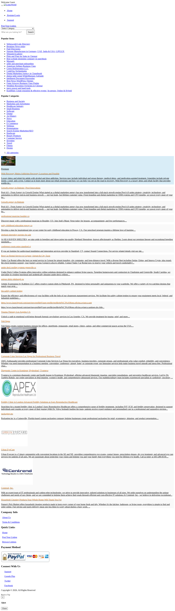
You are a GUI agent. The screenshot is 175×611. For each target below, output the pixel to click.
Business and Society (16, 101)
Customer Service (14, 138)
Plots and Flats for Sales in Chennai (22, 56)
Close (4, 608)
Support (10, 20)
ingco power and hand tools (18, 88)
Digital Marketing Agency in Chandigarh (24, 73)
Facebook (8, 585)
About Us (6, 517)
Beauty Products (14, 136)
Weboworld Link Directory (18, 44)
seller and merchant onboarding (20, 63)
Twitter (7, 581)
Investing (10, 140)
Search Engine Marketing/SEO (20, 131)
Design (10, 148)
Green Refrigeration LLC (18, 68)
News (9, 118)
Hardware (11, 133)
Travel (9, 143)
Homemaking (12, 128)
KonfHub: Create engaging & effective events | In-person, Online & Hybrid (39, 91)
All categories (12, 152)
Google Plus (9, 576)
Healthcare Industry (15, 106)
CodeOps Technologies (17, 71)
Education (11, 121)
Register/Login (13, 15)
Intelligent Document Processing (21, 78)
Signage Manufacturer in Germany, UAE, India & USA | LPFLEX (35, 51)
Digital (9, 113)
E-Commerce (12, 123)
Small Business (13, 109)
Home (9, 10)
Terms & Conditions (11, 522)
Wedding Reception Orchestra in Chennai (25, 86)
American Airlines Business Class (21, 66)
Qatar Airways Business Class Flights (23, 83)
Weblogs (10, 126)
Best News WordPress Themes (20, 81)
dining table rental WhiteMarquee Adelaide (25, 76)
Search (30, 32)
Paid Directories (13, 49)
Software (10, 111)
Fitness (10, 145)
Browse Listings (9, 542)
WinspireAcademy (15, 54)
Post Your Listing (9, 26)
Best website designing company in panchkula (26, 59)
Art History (11, 116)
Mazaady (10, 61)
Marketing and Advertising (18, 104)
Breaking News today (16, 46)
